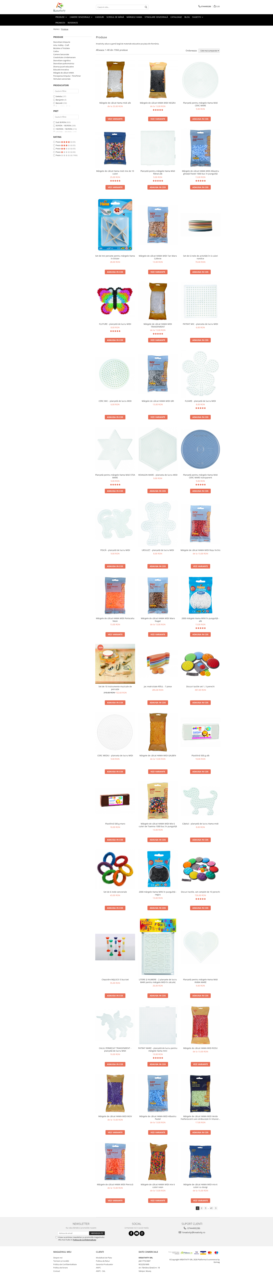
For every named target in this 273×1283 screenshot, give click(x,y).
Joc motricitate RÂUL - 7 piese (158, 686)
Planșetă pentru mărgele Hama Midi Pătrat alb (157, 172)
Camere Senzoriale (80, 17)
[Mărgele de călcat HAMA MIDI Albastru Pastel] (158, 1093)
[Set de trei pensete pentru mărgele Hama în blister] (115, 225)
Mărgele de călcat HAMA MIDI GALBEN (157, 755)
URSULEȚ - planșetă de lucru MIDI (158, 550)
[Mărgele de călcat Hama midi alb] (115, 80)
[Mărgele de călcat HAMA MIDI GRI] (158, 374)
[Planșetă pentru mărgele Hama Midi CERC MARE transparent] (200, 449)
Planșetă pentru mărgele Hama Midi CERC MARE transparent (200, 476)
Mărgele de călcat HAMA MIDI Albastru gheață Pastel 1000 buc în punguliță (200, 172)
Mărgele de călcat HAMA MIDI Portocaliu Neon (115, 619)
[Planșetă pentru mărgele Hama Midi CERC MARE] (200, 80)
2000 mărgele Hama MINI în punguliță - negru (158, 893)
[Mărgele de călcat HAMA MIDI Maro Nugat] (158, 596)
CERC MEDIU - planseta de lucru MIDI (115, 755)
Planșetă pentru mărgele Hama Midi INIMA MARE (200, 981)
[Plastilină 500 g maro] (115, 801)
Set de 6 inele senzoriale (115, 891)
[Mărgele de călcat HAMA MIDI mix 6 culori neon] (158, 1162)
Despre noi (57, 1257)
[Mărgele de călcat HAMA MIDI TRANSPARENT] (158, 301)
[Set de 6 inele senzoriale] (115, 869)
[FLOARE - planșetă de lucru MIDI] (200, 374)
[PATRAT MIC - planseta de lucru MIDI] (200, 301)
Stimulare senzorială (156, 17)
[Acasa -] (67, 7)
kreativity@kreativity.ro (193, 1232)
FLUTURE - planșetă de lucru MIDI (115, 324)
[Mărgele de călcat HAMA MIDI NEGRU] (158, 80)
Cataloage (176, 17)
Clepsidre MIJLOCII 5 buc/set (115, 979)
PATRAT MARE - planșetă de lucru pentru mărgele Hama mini (157, 1049)
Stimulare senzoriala (61, 79)
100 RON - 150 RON (64, 129)
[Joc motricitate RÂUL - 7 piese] (158, 664)
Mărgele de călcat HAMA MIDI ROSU (200, 1048)
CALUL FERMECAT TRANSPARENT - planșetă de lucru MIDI (115, 1049)
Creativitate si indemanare (64, 57)
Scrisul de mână (115, 17)
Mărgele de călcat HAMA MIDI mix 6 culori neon (158, 1186)
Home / (57, 29)
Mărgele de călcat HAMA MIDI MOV (115, 1116)
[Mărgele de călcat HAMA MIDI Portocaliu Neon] (115, 596)
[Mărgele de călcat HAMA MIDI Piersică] (115, 1162)
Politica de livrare (60, 1267)
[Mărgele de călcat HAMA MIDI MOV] (115, 1093)
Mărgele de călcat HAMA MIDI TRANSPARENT (158, 325)
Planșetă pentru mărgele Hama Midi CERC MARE (200, 104)
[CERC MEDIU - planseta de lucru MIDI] (115, 732)
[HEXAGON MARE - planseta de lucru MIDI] (158, 449)
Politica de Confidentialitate (84, 1239)
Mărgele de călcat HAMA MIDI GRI (158, 401)
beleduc (59, 96)
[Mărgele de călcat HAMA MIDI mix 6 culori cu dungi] (200, 1162)
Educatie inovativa (61, 69)
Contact (56, 1271)
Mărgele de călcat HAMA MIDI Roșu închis (200, 550)
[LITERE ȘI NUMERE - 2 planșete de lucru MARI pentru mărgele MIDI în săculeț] (158, 947)
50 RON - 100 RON (63, 125)
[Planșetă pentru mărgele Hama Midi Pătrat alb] (158, 148)
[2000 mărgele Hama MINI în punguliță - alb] (200, 596)
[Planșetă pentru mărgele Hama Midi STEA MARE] (115, 449)
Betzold (59, 103)
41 (211, 1208)
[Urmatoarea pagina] (216, 1208)
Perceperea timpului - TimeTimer (67, 76)
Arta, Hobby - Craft (61, 45)
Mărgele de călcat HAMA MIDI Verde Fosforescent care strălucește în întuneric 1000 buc (200, 1117)
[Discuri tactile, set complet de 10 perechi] (200, 869)
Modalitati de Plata (104, 1257)
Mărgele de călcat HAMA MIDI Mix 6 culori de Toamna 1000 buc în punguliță (158, 825)
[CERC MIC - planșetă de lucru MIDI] (115, 374)
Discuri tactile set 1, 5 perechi (200, 686)
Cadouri (99, 17)
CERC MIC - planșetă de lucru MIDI (115, 401)
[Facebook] (131, 1233)
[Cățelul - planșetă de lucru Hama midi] (200, 800)
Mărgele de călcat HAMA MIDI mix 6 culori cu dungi (200, 1186)
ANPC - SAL (100, 1271)
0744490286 (193, 1228)
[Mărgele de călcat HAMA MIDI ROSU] (200, 1025)
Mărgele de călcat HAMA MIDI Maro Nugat (158, 619)
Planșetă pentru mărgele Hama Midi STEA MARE (115, 476)
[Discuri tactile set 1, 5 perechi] (200, 664)
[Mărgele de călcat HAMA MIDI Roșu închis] (200, 524)
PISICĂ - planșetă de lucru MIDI (115, 550)
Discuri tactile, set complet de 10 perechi (200, 891)
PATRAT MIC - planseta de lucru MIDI (200, 324)
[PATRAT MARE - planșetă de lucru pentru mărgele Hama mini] (158, 1025)
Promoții (60, 22)
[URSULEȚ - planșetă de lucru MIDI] (158, 523)
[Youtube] (136, 1233)
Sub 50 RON (61, 122)
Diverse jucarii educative (63, 66)
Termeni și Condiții (61, 1261)
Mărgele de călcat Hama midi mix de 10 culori (115, 172)
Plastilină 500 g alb (200, 755)
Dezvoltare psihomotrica (63, 63)
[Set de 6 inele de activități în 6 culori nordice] (200, 225)
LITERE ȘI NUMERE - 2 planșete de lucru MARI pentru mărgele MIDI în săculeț (158, 981)
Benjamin (60, 99)
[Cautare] (146, 7)
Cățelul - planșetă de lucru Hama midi (200, 823)
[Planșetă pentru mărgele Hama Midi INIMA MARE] (200, 947)
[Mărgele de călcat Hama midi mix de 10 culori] (115, 148)
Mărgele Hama (134, 17)
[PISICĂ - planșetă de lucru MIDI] (115, 524)
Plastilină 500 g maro (115, 823)
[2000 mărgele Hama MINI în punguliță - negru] (158, 869)
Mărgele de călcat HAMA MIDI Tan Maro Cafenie (158, 257)
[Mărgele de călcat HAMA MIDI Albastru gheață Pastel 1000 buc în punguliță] (200, 148)
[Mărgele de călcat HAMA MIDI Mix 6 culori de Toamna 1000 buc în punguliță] (158, 801)
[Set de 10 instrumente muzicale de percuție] (115, 664)
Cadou (56, 51)
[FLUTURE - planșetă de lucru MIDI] (115, 301)
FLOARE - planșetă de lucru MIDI (200, 401)
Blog (187, 17)
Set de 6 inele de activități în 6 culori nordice (200, 257)
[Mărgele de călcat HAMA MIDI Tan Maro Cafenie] (158, 225)
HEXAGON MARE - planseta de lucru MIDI (157, 474)
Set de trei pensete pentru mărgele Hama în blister (115, 257)
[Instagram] (141, 1233)
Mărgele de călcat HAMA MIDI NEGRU (158, 102)
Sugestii (196, 17)
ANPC (98, 1267)
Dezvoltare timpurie (61, 42)
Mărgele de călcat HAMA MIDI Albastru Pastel (157, 1117)
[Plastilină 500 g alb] (200, 732)
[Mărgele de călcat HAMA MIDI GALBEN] (158, 732)
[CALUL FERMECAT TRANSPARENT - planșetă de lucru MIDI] (115, 1025)
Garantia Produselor (104, 1264)
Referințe (73, 22)
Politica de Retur (103, 1261)
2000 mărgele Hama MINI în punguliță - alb (200, 619)
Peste (58, 142)
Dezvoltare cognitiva (62, 60)
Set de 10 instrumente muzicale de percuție (115, 688)
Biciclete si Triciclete (61, 48)
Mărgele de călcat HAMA (63, 72)
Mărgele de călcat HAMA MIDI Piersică (115, 1184)
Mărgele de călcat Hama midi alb (115, 102)
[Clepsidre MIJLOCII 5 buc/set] (115, 947)
